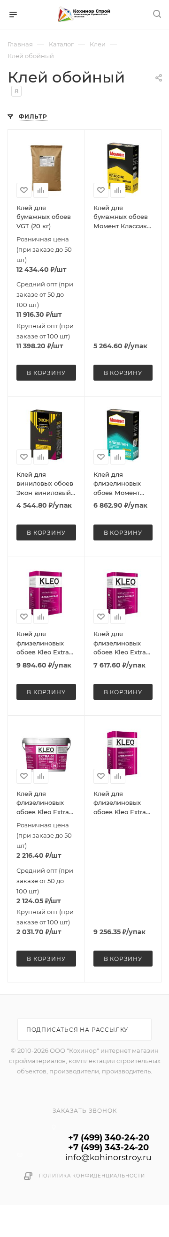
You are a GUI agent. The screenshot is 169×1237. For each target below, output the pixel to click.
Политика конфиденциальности (92, 1176)
